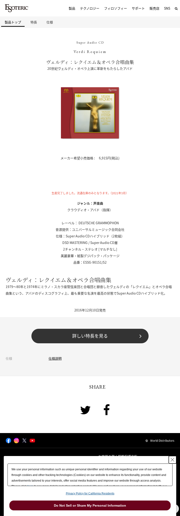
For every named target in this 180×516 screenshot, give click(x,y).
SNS (167, 8)
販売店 (154, 8)
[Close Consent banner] (172, 460)
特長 (33, 22)
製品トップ (13, 22)
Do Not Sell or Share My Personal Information (90, 505)
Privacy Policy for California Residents (90, 493)
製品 (72, 8)
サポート (138, 8)
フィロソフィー (115, 8)
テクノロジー (89, 8)
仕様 (49, 22)
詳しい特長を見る (90, 336)
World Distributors (162, 440)
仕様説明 (55, 358)
